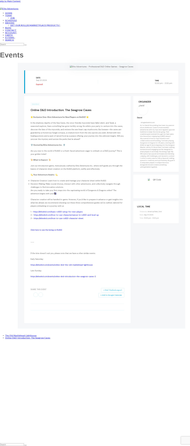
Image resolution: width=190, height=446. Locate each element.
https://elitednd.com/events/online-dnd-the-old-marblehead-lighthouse (62, 265)
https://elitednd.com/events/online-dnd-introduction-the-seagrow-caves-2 (63, 276)
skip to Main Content (10, 1)
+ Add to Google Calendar (111, 295)
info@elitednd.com (148, 122)
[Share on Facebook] (35, 295)
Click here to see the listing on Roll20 (46, 230)
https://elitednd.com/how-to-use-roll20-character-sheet (58, 218)
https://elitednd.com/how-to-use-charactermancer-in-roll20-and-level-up (66, 215)
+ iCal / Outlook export (112, 290)
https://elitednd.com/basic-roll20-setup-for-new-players (58, 212)
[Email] (41, 295)
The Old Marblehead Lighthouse (21, 335)
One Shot (35, 104)
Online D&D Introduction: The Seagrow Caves (27, 338)
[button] (9, 35)
